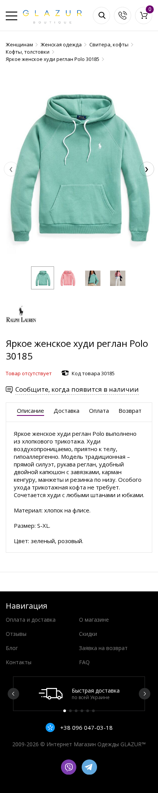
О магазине (94, 619)
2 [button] (70, 710)
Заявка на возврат (103, 648)
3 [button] (76, 710)
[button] (42, 277)
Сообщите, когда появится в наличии (77, 389)
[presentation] (11, 169)
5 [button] (87, 710)
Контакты (18, 662)
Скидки (88, 633)
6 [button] (93, 710)
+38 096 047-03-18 (86, 727)
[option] (79, 694)
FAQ (84, 662)
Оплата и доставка (31, 619)
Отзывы (16, 633)
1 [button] (64, 710)
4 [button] (82, 710)
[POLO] (21, 333)
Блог (12, 648)
